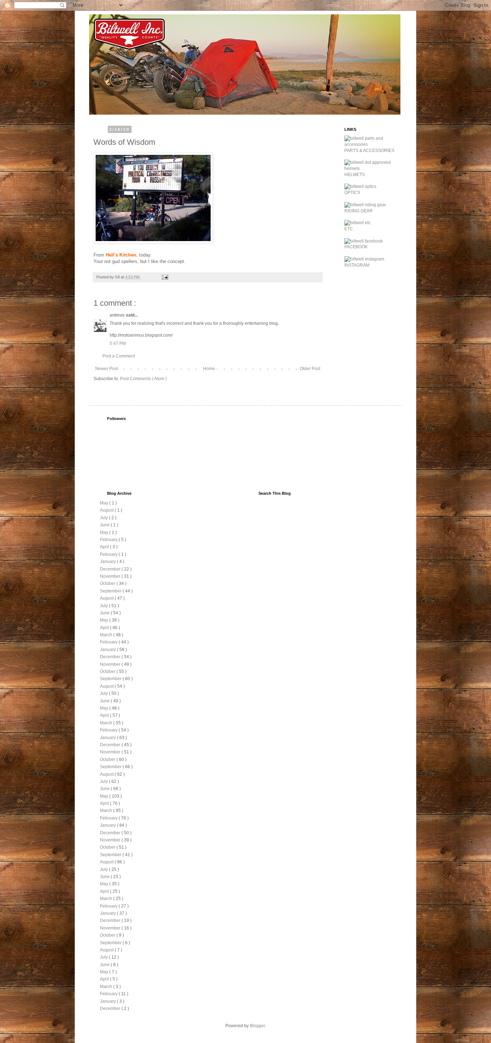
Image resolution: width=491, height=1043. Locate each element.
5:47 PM (118, 343)
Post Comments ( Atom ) (143, 378)
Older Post (310, 368)
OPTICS (352, 192)
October (108, 583)
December (110, 569)
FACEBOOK (356, 246)
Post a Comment (118, 356)
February (109, 539)
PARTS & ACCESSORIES (369, 150)
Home (209, 368)
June (105, 524)
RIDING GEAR (358, 210)
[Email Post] (164, 277)
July (104, 517)
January (108, 561)
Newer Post (106, 368)
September (111, 591)
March (106, 634)
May (104, 503)
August (107, 510)
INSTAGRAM (357, 265)
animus (118, 315)
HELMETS (354, 174)
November (110, 576)
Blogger (257, 1025)
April (105, 546)
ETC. (349, 228)
